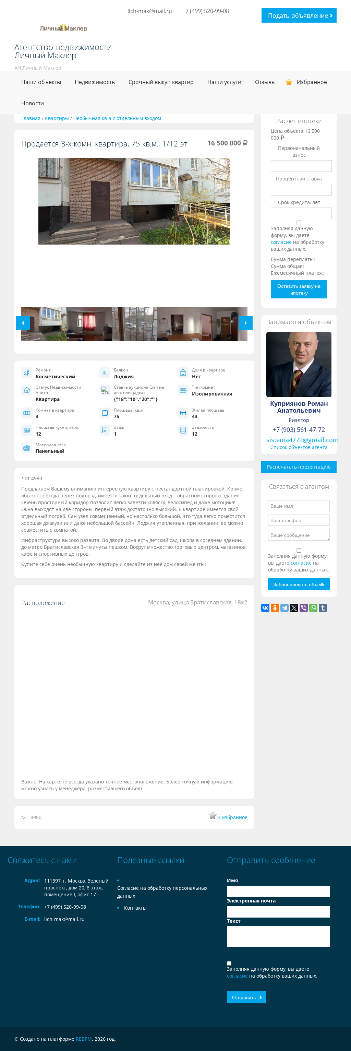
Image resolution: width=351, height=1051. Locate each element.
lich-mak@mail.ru (150, 11)
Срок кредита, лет (299, 202)
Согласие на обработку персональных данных (162, 892)
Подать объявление (298, 15)
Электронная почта (251, 900)
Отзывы (265, 82)
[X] (294, 608)
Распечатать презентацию (299, 466)
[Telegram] (284, 608)
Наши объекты (41, 82)
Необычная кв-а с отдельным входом (117, 118)
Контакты (135, 908)
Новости (32, 103)
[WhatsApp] (313, 608)
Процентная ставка (299, 178)
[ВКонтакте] (265, 608)
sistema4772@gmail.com (302, 440)
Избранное (312, 82)
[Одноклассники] (275, 608)
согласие (282, 242)
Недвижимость (95, 82)
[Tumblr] (323, 608)
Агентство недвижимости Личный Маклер (63, 51)
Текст (234, 921)
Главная (30, 118)
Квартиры (57, 118)
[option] (134, 204)
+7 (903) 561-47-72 (299, 429)
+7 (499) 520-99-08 (205, 11)
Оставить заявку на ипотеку (298, 289)
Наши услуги (224, 82)
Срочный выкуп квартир (161, 82)
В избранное (232, 817)
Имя (232, 880)
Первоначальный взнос (299, 151)
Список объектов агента (299, 447)
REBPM (84, 1039)
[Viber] (304, 608)
